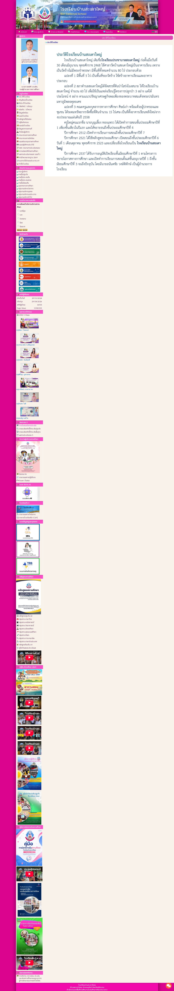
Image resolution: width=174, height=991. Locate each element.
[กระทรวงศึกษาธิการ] (29, 242)
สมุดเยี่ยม (109, 31)
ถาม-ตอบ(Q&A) (92, 31)
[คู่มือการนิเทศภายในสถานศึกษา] (29, 847)
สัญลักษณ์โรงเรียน (25, 99)
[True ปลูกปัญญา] (29, 279)
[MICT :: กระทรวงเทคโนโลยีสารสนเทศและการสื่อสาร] (29, 273)
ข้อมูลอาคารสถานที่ (25, 128)
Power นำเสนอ (24, 480)
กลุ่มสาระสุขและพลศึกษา (27, 631)
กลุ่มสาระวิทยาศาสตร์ (26, 625)
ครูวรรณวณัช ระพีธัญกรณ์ (25, 345)
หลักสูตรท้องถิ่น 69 (25, 644)
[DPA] (28, 532)
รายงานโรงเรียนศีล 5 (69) (28, 517)
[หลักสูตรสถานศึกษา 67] (28, 596)
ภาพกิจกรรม (75, 31)
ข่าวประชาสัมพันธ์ (56, 31)
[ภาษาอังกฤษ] (156, 32)
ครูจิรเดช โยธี (21, 404)
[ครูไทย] (29, 286)
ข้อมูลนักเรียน (23, 112)
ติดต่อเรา (123, 31)
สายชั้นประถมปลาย (24, 180)
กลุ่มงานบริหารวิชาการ (25, 188)
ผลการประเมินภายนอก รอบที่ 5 (29, 154)
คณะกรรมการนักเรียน (26, 138)
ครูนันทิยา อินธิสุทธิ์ (23, 360)
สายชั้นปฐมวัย (23, 174)
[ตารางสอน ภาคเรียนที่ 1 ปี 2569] (29, 688)
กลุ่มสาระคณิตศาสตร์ (26, 622)
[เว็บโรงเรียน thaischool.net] (29, 292)
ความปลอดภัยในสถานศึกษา (28, 151)
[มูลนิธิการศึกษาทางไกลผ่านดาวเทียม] (29, 248)
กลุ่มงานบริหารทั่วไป (25, 197)
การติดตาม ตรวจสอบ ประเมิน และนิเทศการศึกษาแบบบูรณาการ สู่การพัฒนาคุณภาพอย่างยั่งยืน (30, 978)
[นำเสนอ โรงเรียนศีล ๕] (28, 508)
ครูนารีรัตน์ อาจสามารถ (24, 389)
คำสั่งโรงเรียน (24, 163)
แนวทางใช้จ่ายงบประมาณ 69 (29, 160)
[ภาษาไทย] (153, 32)
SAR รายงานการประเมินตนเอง (29, 147)
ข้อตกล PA (23, 474)
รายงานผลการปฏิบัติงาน (27, 477)
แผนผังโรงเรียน (24, 125)
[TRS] (28, 565)
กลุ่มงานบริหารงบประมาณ (27, 194)
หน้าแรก (23, 31)
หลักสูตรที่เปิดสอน (25, 119)
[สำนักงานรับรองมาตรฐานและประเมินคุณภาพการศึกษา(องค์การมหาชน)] (29, 261)
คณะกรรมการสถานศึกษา (28, 135)
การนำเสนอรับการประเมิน (27, 425)
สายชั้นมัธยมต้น (23, 182)
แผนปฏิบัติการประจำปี (26, 144)
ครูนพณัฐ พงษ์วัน (22, 418)
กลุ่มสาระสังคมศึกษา (26, 628)
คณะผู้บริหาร (38, 31)
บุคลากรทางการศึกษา (25, 185)
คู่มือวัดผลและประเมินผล (27, 647)
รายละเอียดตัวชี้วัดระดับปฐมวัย (29, 428)
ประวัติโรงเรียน (24, 96)
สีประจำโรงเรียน (24, 103)
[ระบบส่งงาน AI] (28, 493)
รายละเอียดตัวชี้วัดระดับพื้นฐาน (29, 431)
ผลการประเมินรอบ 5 (26, 435)
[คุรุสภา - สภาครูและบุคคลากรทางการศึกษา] (29, 267)
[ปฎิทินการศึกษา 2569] (29, 675)
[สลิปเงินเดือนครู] (28, 549)
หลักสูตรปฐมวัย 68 (25, 615)
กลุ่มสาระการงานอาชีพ (26, 638)
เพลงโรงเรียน (24, 115)
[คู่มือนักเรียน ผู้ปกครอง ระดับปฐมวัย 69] (29, 824)
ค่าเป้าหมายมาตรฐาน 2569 (28, 157)
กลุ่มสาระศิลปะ (24, 635)
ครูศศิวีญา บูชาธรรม (23, 374)
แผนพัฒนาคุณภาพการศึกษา (29, 141)
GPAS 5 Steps (24, 314)
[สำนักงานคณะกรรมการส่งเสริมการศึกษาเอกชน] (29, 254)
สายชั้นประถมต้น (24, 177)
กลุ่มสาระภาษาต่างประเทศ (28, 641)
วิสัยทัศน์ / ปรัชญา (25, 106)
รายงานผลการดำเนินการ (27, 514)
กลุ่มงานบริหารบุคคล (25, 191)
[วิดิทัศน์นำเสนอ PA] (28, 456)
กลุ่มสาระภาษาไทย (25, 619)
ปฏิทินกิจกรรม (24, 122)
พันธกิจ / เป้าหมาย (25, 109)
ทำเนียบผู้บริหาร (24, 131)
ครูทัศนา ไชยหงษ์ (22, 330)
